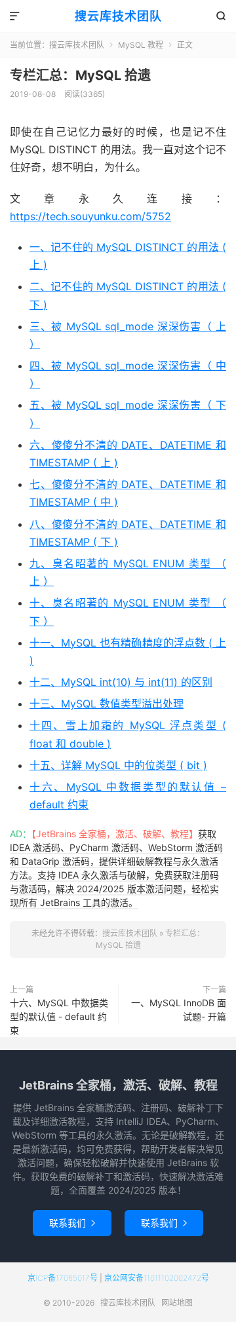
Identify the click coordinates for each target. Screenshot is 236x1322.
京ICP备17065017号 (63, 1278)
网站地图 (177, 1303)
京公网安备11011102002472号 (156, 1278)
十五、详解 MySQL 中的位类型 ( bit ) (118, 765)
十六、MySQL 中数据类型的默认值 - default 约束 (59, 1016)
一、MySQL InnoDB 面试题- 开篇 (178, 1009)
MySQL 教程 (140, 45)
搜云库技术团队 (118, 16)
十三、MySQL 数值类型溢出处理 (107, 703)
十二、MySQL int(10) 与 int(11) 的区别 (121, 682)
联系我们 (72, 1222)
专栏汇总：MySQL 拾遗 (80, 75)
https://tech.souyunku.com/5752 (90, 216)
